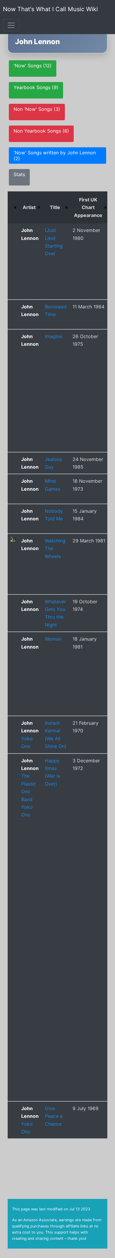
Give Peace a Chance (54, 1116)
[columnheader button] (13, 207)
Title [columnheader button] (55, 207)
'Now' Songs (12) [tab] (33, 66)
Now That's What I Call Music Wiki (50, 9)
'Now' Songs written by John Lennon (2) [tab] (55, 155)
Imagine (53, 336)
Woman (53, 639)
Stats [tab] (19, 174)
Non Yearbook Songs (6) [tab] (41, 131)
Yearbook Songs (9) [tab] (36, 87)
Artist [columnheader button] (29, 207)
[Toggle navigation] (11, 25)
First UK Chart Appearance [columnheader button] (88, 207)
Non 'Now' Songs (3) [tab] (37, 109)
